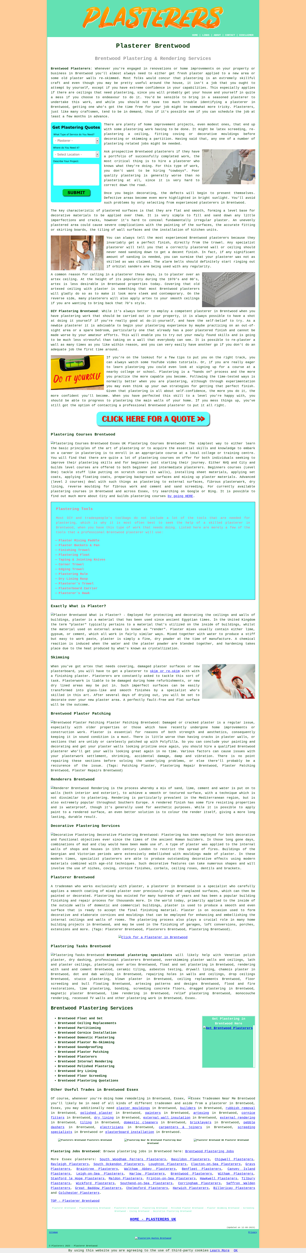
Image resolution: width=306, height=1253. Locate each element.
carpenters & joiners (180, 1127)
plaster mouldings (133, 1108)
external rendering (237, 1117)
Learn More (220, 1250)
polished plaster (96, 1113)
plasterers (98, 298)
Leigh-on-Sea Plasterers (99, 1174)
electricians (111, 1127)
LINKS (205, 35)
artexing (201, 1113)
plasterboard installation (129, 1132)
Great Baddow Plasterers (98, 1188)
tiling (86, 1122)
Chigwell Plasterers (234, 1159)
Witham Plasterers (235, 1174)
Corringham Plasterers (199, 1183)
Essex (190, 998)
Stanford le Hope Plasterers (77, 1178)
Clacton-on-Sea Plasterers (216, 1164)
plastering (113, 180)
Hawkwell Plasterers (218, 1178)
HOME (195, 35)
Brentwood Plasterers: (71, 68)
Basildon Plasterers (190, 1159)
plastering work (138, 129)
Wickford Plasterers (95, 1183)
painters (153, 1113)
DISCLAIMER (246, 35)
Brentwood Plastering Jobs (209, 1151)
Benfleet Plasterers (201, 1169)
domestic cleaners (141, 1122)
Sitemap (53, 1232)
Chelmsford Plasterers (147, 1188)
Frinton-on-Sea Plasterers (171, 1178)
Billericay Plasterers (234, 1188)
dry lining (104, 1117)
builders (188, 1108)
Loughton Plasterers (167, 1164)
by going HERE (180, 496)
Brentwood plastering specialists (139, 955)
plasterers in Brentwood (221, 202)
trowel (217, 242)
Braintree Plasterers (97, 1169)
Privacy (252, 1232)
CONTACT (230, 35)
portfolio (117, 156)
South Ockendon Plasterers (119, 1164)
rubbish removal (240, 1108)
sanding (133, 257)
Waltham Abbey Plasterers (150, 1169)
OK (236, 1250)
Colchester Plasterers (79, 1193)
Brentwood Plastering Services (92, 1008)
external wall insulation (166, 1117)
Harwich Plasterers (191, 1188)
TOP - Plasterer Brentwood (75, 1201)
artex (56, 279)
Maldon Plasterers (125, 1178)
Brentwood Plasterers (191, 1174)
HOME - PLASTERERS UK (153, 1219)
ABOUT (217, 35)
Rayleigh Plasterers (70, 1164)
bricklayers (200, 1122)
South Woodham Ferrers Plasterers (133, 1159)
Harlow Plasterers (147, 1174)
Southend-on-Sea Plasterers (146, 1183)
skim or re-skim (165, 671)
